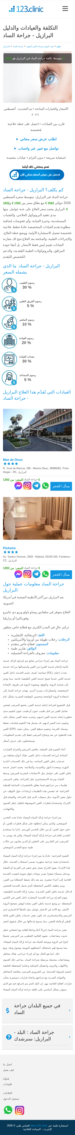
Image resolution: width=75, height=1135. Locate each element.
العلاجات (7, 1092)
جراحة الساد (18, 46)
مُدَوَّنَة (6, 1078)
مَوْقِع (59, 46)
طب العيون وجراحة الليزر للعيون (40, 46)
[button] (65, 9)
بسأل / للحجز (61, 486)
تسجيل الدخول (11, 1098)
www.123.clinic (38, 1125)
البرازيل (6, 46)
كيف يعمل (8, 1069)
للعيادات (7, 1084)
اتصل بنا (7, 1064)
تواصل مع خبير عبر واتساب (38, 148)
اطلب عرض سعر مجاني (38, 139)
